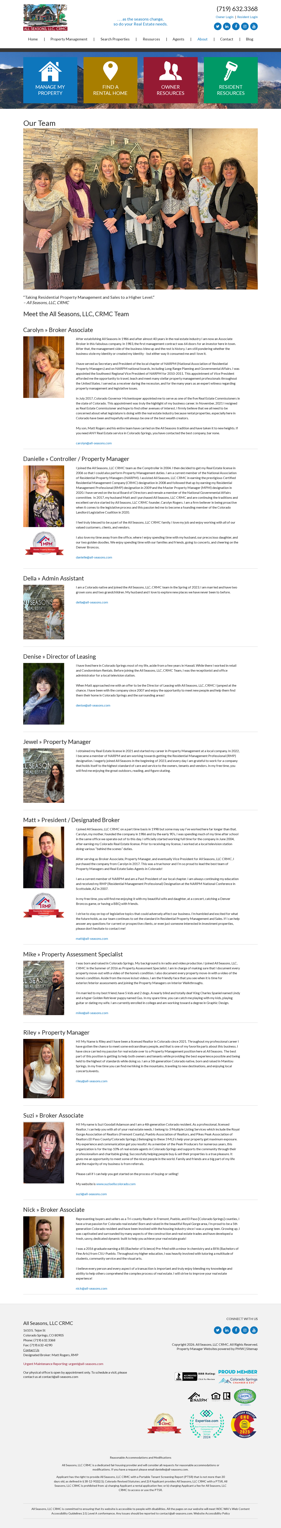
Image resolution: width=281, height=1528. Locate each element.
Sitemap (252, 1349)
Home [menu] (33, 39)
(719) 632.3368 (237, 8)
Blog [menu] (249, 39)
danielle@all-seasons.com (94, 557)
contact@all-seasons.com (60, 1377)
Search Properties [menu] (115, 39)
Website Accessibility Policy (212, 1513)
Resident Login (247, 17)
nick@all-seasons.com (91, 1288)
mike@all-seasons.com (92, 1013)
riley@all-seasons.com (91, 1081)
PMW (239, 1349)
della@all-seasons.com (92, 602)
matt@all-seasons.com (92, 938)
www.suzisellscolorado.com (116, 1184)
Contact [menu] (226, 39)
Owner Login (224, 17)
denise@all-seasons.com (93, 705)
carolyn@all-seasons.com (94, 443)
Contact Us (31, 1350)
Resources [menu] (151, 39)
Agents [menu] (178, 39)
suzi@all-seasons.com (91, 1194)
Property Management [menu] (68, 39)
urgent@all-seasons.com (86, 1364)
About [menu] (202, 39)
